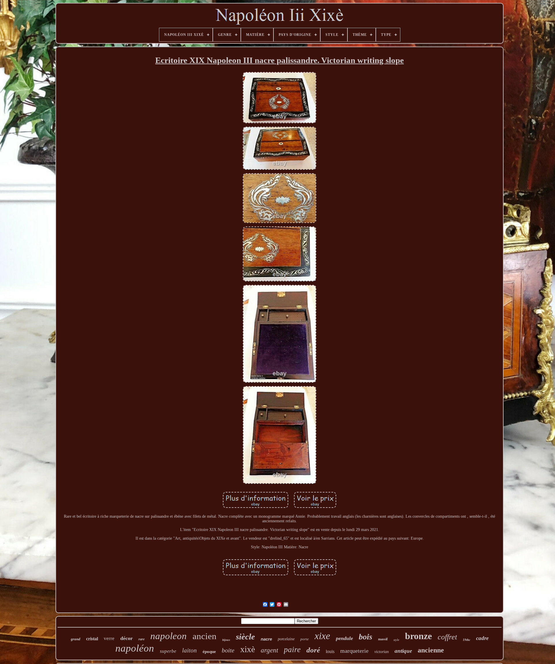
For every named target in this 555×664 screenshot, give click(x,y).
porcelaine (286, 639)
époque (209, 651)
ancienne (431, 650)
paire (292, 649)
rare (141, 639)
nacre (266, 639)
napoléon (134, 648)
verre (109, 638)
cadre (482, 638)
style (396, 639)
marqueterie (354, 651)
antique (403, 651)
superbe (168, 651)
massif (383, 639)
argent (269, 650)
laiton (189, 650)
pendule (344, 638)
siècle (245, 636)
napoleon (168, 636)
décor (126, 638)
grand (75, 639)
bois (365, 636)
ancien (205, 636)
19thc (466, 639)
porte (304, 639)
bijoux (226, 639)
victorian (381, 652)
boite (228, 650)
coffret (447, 637)
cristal (92, 638)
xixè (247, 649)
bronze (418, 636)
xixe (322, 635)
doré (313, 650)
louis (330, 651)
